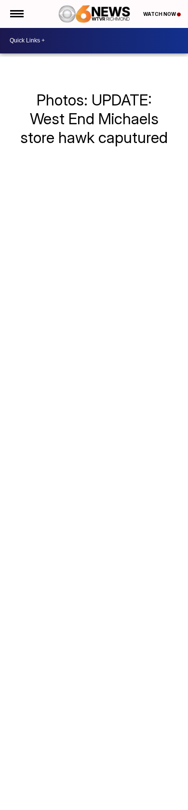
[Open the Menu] (16, 14)
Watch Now (160, 14)
